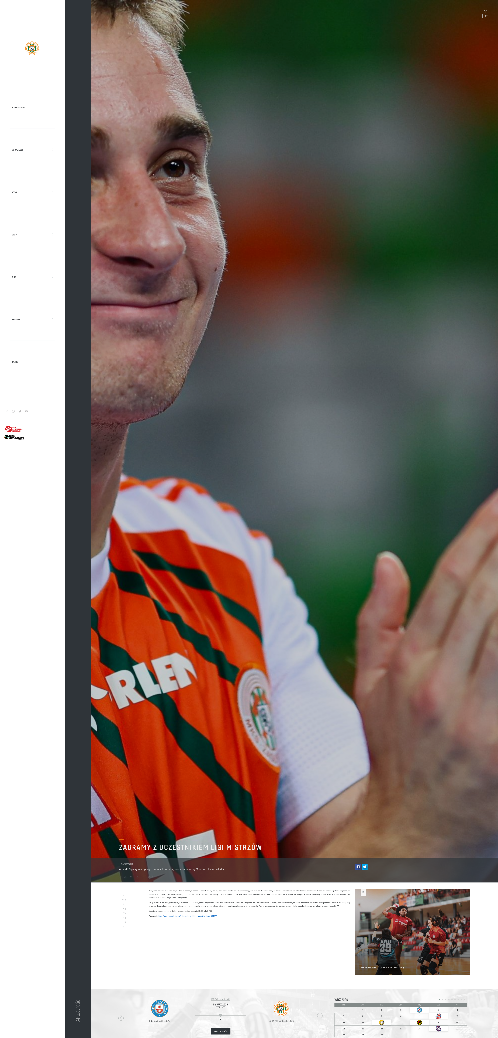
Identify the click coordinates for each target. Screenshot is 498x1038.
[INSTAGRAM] (13, 411)
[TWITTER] (20, 411)
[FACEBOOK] (7, 411)
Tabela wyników (220, 1031)
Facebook (358, 867)
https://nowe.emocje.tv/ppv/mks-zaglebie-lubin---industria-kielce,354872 (187, 916)
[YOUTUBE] (26, 411)
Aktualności (140, 877)
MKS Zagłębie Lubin (126, 877)
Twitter (365, 867)
